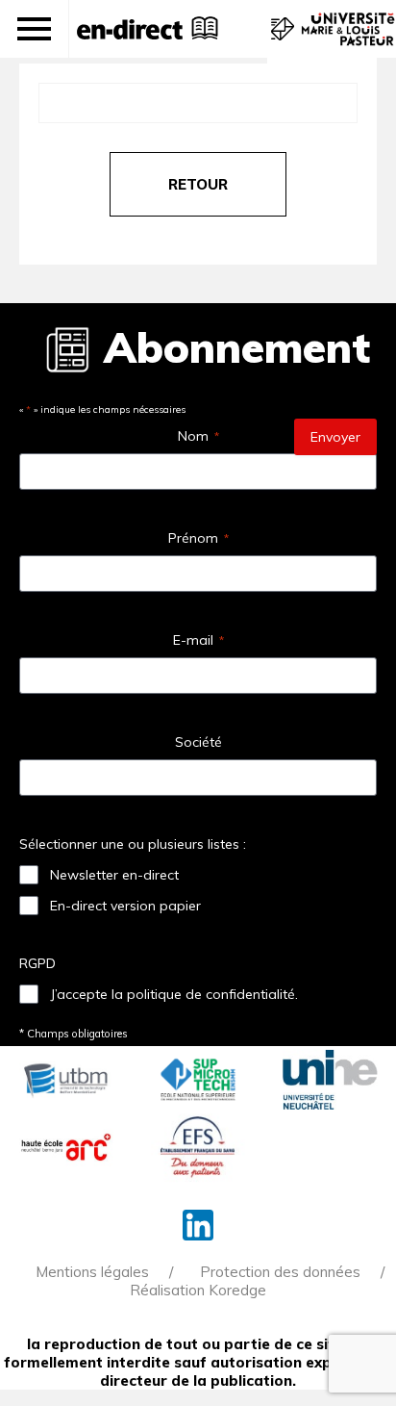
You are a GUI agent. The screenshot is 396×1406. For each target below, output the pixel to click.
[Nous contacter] (280, 38)
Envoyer (335, 437)
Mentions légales (92, 1272)
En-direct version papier (125, 905)
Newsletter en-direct (114, 874)
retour (198, 184)
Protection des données (280, 1272)
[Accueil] (130, 29)
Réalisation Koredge (198, 1290)
